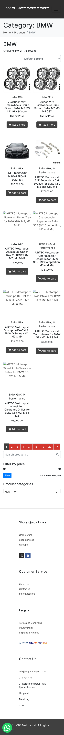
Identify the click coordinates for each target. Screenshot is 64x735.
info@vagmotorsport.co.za (32, 671)
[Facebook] (28, 555)
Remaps (23, 544)
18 (35, 446)
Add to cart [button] (18, 192)
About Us (24, 584)
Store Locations (27, 593)
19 (42, 446)
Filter (7, 475)
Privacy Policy (26, 627)
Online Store (25, 534)
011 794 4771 (26, 677)
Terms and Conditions (30, 622)
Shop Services (26, 539)
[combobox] (32, 491)
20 (50, 446)
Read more (18, 124)
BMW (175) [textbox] (31, 492)
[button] (7, 728)
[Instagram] (21, 555)
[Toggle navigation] (56, 9)
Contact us (24, 588)
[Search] (57, 454)
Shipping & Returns (29, 632)
